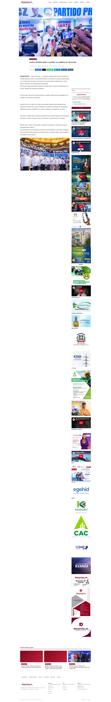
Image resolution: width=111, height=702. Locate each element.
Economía (50, 691)
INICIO (50, 2)
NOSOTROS (88, 2)
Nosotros (65, 686)
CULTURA (59, 677)
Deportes (50, 693)
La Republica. (33, 59)
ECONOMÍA (76, 2)
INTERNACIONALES (63, 2)
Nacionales (50, 686)
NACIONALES (55, 2)
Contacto (64, 687)
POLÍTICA (70, 2)
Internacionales (51, 687)
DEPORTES (82, 2)
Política (49, 689)
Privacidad (65, 689)
